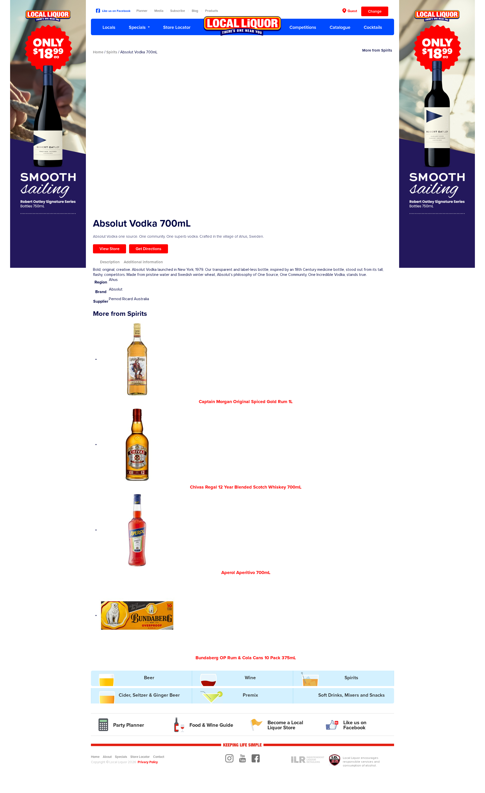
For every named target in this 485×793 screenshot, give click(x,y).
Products (211, 11)
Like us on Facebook (116, 11)
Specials (137, 27)
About (107, 757)
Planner (142, 11)
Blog (195, 11)
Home (98, 52)
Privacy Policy (148, 762)
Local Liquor (242, 26)
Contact (158, 757)
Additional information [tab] (143, 262)
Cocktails (373, 27)
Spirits (111, 52)
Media (158, 11)
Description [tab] (110, 262)
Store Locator (176, 27)
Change (374, 11)
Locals (109, 27)
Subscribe (177, 11)
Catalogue (340, 27)
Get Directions (148, 248)
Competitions (302, 27)
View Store (109, 248)
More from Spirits (377, 50)
